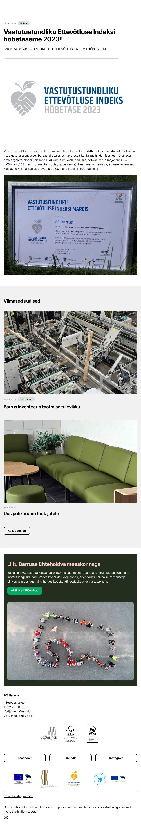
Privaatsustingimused (18, 796)
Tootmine (26, 399)
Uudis (23, 23)
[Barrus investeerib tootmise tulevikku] (70, 352)
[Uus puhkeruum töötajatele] (70, 461)
